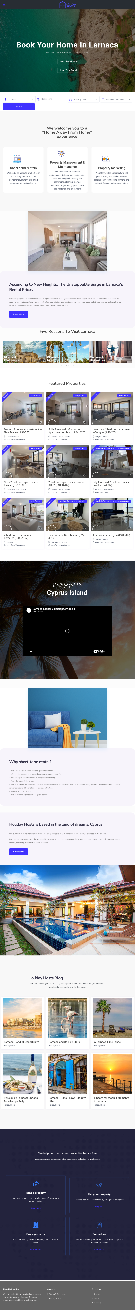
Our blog (97, 1303)
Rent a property (36, 1193)
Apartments (20, 439)
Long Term (11, 439)
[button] (6, 352)
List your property (99, 1194)
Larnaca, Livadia (13, 437)
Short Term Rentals (69, 61)
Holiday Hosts (9, 1045)
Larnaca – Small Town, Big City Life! (67, 1099)
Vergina (98, 437)
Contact (97, 1298)
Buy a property (35, 1234)
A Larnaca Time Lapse (107, 1042)
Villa (106, 492)
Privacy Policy (55, 1298)
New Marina (55, 542)
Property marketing (111, 168)
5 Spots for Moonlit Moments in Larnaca (111, 1099)
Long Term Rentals (69, 70)
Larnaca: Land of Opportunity (21, 1042)
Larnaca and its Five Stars (64, 1042)
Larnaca (67, 437)
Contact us (99, 1234)
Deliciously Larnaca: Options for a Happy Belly (21, 1099)
